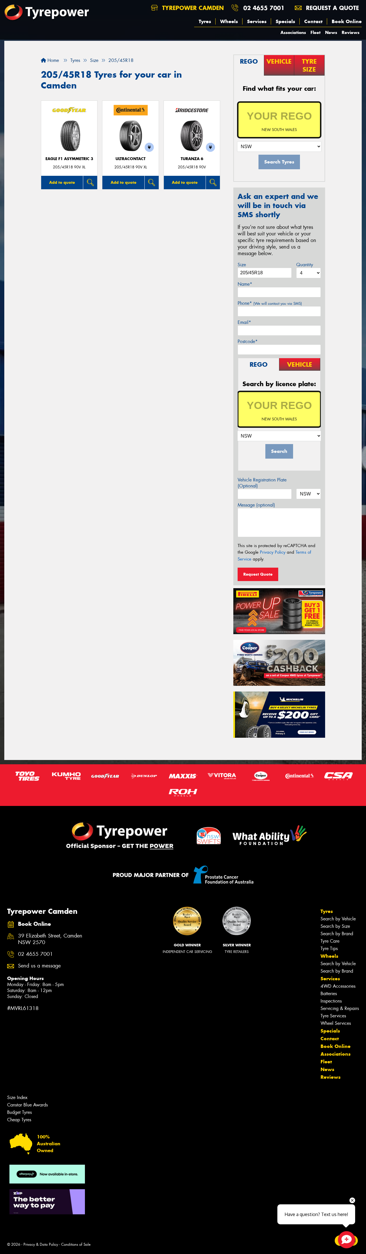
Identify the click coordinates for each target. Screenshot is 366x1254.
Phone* (270, 303)
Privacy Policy (272, 552)
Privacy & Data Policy (40, 1244)
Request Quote (257, 574)
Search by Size (335, 926)
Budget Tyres (19, 1112)
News (331, 32)
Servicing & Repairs (340, 1008)
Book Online (347, 21)
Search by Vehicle (338, 919)
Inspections (331, 1001)
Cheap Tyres (19, 1120)
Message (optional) (256, 505)
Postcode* (248, 341)
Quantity (304, 265)
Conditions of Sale (76, 1244)
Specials (285, 21)
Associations (293, 32)
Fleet (316, 32)
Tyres (205, 21)
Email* (244, 322)
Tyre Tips (329, 948)
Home (52, 60)
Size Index (17, 1097)
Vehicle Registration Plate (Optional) (262, 483)
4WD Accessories (338, 986)
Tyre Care (330, 941)
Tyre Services (333, 1016)
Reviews (350, 32)
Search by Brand (337, 934)
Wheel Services (336, 1023)
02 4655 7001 (264, 7)
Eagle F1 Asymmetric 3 (69, 158)
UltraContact (131, 158)
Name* (245, 284)
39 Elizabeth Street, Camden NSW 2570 (50, 939)
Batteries (329, 994)
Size (242, 265)
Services (256, 21)
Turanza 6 (192, 158)
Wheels (229, 21)
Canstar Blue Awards (27, 1105)
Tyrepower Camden (192, 7)
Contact (313, 21)
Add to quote (62, 182)
